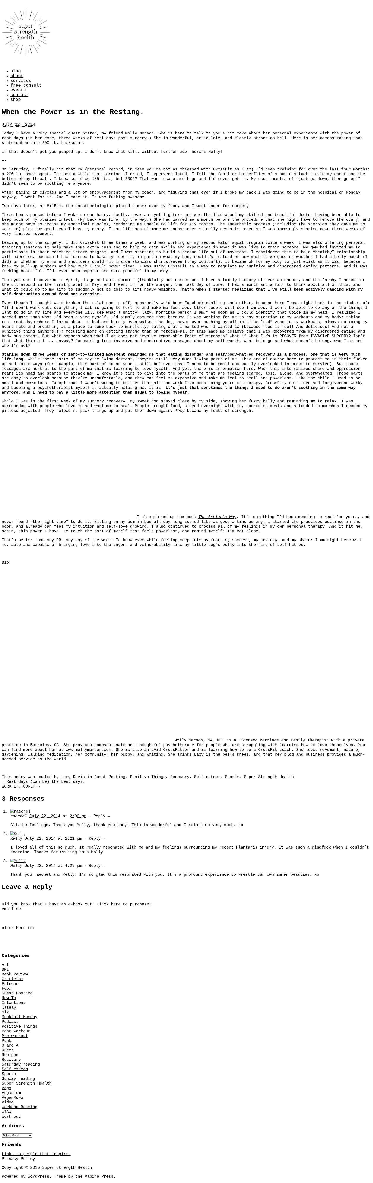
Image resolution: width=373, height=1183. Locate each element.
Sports (232, 777)
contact (19, 95)
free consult (25, 85)
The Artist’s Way (217, 517)
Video (8, 1102)
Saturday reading (21, 1064)
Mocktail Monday (19, 1017)
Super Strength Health (269, 777)
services (20, 80)
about (16, 76)
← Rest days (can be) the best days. (43, 781)
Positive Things (148, 777)
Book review (15, 974)
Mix (5, 1012)
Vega (6, 1088)
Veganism (11, 1093)
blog (15, 71)
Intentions (13, 1002)
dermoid (126, 280)
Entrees (10, 983)
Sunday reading (18, 1078)
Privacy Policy (18, 1158)
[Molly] (18, 861)
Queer (8, 1050)
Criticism (12, 979)
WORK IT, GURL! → (21, 786)
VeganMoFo (12, 1097)
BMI (5, 969)
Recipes (10, 1055)
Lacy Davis (73, 777)
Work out (11, 1116)
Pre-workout (15, 1036)
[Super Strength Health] (26, 53)
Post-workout (16, 1031)
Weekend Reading (19, 1107)
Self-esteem (207, 777)
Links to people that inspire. (36, 1154)
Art (5, 965)
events (18, 90)
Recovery (179, 777)
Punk (6, 1040)
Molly (16, 865)
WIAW (6, 1112)
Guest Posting (109, 777)
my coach (144, 192)
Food (6, 988)
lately (9, 1007)
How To (9, 998)
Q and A (10, 1045)
